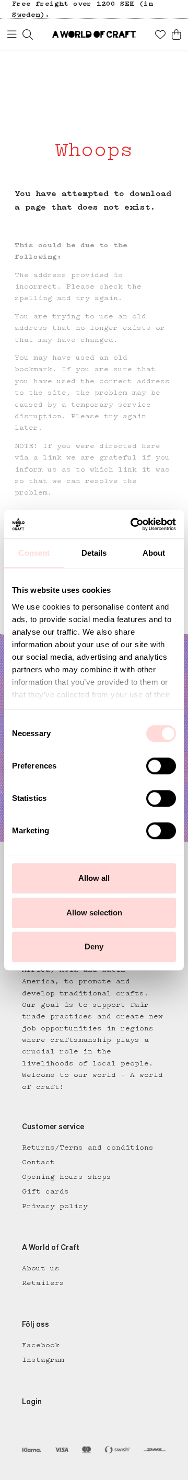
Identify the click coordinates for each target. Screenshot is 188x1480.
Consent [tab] (34, 552)
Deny (94, 946)
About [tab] (154, 552)
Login (32, 1402)
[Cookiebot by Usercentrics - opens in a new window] (132, 524)
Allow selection (94, 912)
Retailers (43, 1283)
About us (41, 1268)
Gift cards (45, 1191)
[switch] (161, 766)
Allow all (94, 878)
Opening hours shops (66, 1176)
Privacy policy (55, 1206)
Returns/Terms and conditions (88, 1147)
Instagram (43, 1359)
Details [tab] (94, 552)
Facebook (41, 1345)
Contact (38, 1162)
